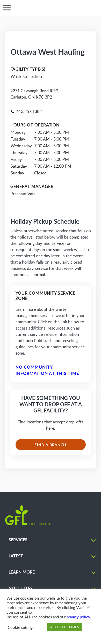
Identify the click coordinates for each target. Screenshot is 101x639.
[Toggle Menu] (7, 8)
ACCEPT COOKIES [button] (64, 627)
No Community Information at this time (47, 370)
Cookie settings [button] (21, 627)
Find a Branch (50, 444)
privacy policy (78, 616)
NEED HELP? (20, 588)
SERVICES (18, 540)
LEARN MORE (22, 572)
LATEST (16, 556)
